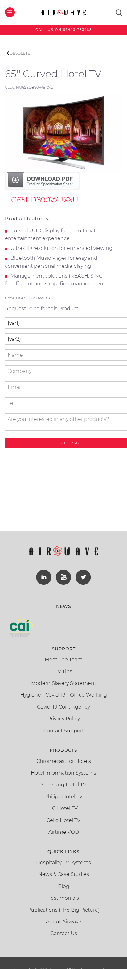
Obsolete (20, 53)
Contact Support (63, 731)
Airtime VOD (63, 832)
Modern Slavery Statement (63, 683)
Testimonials (63, 898)
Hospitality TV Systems (63, 862)
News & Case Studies (63, 874)
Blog (63, 886)
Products (63, 750)
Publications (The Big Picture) (63, 910)
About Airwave (63, 922)
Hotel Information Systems (63, 773)
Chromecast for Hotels (63, 761)
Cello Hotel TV (63, 820)
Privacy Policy (63, 719)
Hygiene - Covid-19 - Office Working (63, 695)
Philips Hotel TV (63, 797)
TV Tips (63, 671)
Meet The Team (64, 659)
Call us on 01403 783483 (63, 29)
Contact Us (63, 933)
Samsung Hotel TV (63, 785)
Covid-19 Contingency (63, 707)
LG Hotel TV (63, 808)
